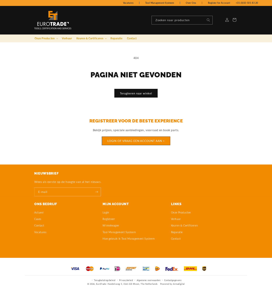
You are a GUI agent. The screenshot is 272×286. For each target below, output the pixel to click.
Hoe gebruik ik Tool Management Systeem (129, 238)
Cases (37, 219)
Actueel (38, 212)
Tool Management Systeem (159, 2)
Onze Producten (181, 212)
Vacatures (128, 2)
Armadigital (179, 284)
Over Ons (191, 2)
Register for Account (219, 2)
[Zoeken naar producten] (208, 20)
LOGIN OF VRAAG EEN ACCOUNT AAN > (136, 141)
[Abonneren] (97, 192)
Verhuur (176, 219)
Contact (39, 225)
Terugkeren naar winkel (136, 93)
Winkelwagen (111, 225)
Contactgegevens (173, 280)
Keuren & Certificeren (184, 225)
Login (106, 212)
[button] (46, 38)
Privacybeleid (126, 280)
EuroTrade (101, 284)
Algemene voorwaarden (149, 280)
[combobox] (182, 20)
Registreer (109, 219)
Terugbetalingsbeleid (104, 280)
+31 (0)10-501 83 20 (247, 2)
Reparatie (177, 232)
